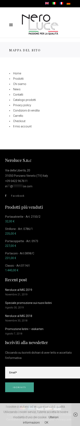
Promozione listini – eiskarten (24, 329)
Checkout (19, 121)
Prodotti (18, 78)
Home (17, 73)
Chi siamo (19, 84)
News (17, 89)
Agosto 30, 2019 (14, 307)
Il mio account (22, 126)
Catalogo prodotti (24, 100)
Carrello (18, 115)
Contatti (18, 94)
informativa (14, 358)
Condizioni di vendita (26, 110)
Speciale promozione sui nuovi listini (28, 303)
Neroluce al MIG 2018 (18, 316)
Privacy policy (22, 105)
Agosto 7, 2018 (13, 333)
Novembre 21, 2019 (16, 294)
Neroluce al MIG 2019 (18, 289)
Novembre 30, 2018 (16, 320)
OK (46, 422)
